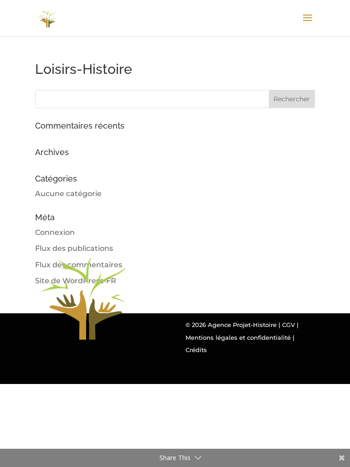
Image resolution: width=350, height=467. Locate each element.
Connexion (55, 232)
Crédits (196, 349)
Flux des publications (74, 248)
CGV (288, 324)
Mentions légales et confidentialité (238, 337)
